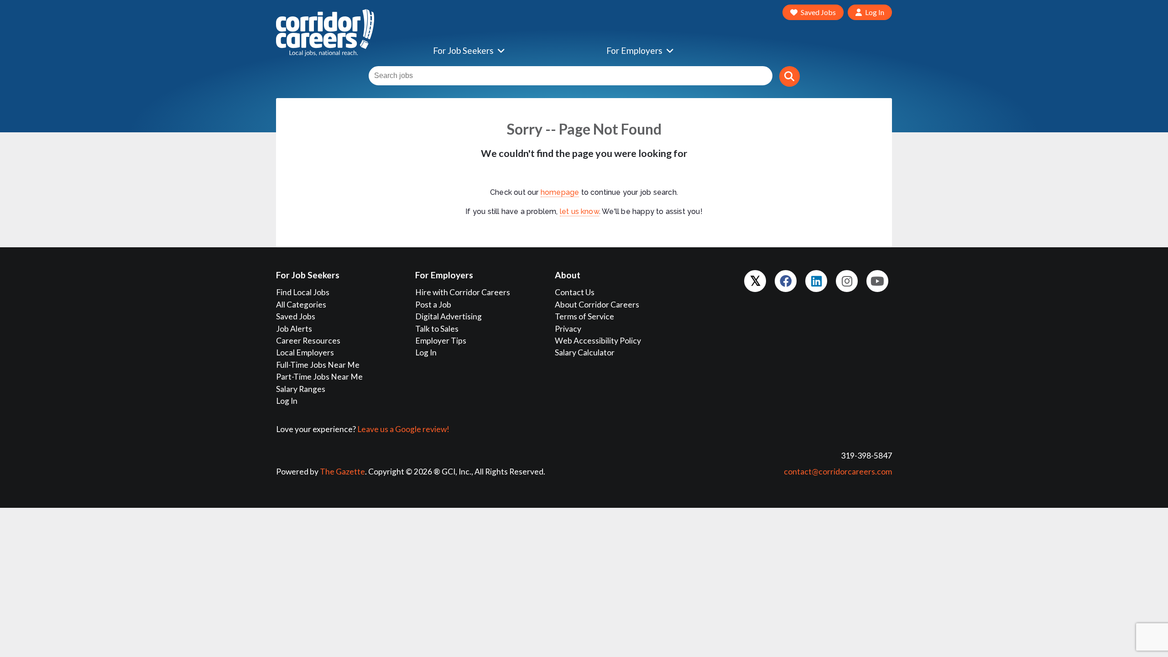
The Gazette (342, 471)
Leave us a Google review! (403, 429)
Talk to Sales (437, 329)
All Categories (301, 304)
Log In (286, 401)
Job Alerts (294, 329)
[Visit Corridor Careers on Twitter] (755, 281)
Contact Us (574, 292)
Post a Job (433, 304)
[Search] (789, 76)
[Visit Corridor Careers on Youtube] (877, 281)
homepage (560, 192)
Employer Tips (440, 340)
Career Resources (308, 340)
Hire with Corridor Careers (462, 292)
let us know (579, 211)
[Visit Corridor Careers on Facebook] (786, 281)
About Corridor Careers (597, 304)
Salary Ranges (300, 389)
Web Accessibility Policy (598, 340)
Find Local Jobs (302, 292)
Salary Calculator (585, 352)
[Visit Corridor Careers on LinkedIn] (816, 281)
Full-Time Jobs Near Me (318, 365)
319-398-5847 (866, 455)
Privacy (568, 329)
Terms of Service (584, 316)
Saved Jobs (295, 316)
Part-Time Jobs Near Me (319, 376)
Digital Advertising (448, 316)
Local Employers (305, 352)
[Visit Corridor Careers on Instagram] (847, 281)
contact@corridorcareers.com (838, 471)
